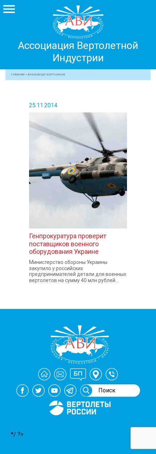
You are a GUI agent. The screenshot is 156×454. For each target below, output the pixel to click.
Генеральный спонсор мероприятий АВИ (79, 424)
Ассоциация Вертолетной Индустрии (78, 52)
